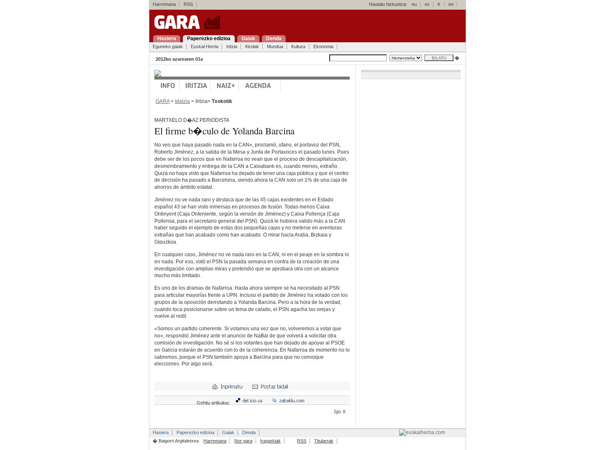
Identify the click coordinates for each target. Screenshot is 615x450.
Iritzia (231, 46)
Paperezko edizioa (195, 432)
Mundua (275, 46)
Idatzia (182, 101)
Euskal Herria (204, 46)
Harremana (164, 4)
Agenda (260, 85)
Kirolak (252, 46)
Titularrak (323, 440)
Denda (249, 432)
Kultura (298, 46)
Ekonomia (323, 46)
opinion (194, 85)
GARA (162, 101)
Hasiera (161, 432)
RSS (188, 4)
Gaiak (228, 432)
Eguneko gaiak (168, 46)
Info (166, 85)
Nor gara (243, 440)
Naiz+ (224, 85)
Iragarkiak (270, 440)
